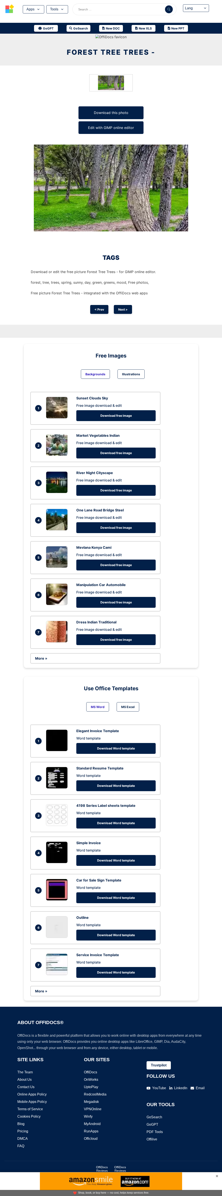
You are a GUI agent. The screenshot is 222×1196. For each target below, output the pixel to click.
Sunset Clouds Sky (92, 398)
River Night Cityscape (94, 473)
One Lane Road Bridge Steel (100, 510)
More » (41, 658)
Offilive (152, 1139)
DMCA (22, 1138)
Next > (123, 309)
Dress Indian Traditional (96, 622)
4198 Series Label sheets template (105, 805)
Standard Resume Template (100, 768)
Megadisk (91, 1102)
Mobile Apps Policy (32, 1102)
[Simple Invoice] (58, 862)
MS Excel (128, 707)
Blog (20, 1124)
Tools (54, 9)
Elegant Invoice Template (97, 731)
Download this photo (111, 112)
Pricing (22, 1131)
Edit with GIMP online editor (111, 127)
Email (200, 1088)
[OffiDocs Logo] (9, 9)
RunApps (91, 1131)
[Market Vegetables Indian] (58, 454)
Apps (30, 9)
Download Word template (116, 748)
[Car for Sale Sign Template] (58, 899)
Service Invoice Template (97, 955)
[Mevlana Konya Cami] (58, 566)
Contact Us (25, 1087)
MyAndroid (92, 1124)
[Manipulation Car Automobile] (58, 604)
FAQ (20, 1146)
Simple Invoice (88, 843)
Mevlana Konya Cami (93, 547)
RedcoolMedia (95, 1094)
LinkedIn (180, 1088)
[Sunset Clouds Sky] (58, 417)
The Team (25, 1072)
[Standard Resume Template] (58, 787)
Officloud (91, 1138)
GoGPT (152, 1124)
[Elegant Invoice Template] (58, 750)
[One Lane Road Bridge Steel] (58, 529)
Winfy (88, 1116)
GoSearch (154, 1117)
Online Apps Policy (32, 1094)
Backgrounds (95, 374)
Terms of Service (30, 1109)
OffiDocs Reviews (102, 1168)
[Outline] (58, 936)
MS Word (97, 707)
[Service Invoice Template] (58, 974)
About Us (24, 1079)
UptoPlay (91, 1087)
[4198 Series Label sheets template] (58, 824)
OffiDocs (90, 1072)
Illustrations (131, 374)
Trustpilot (158, 1065)
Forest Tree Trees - (111, 52)
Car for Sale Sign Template (98, 880)
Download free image (116, 415)
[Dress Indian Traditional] (58, 641)
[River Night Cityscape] (58, 492)
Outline (82, 917)
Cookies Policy (29, 1116)
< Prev (99, 309)
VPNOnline (92, 1109)
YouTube (159, 1088)
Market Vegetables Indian (98, 435)
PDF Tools (155, 1132)
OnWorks (91, 1079)
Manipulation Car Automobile (101, 585)
